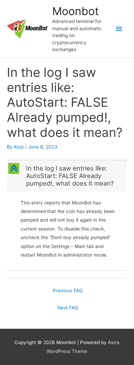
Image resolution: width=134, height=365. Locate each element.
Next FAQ (67, 307)
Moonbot (75, 11)
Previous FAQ (67, 290)
